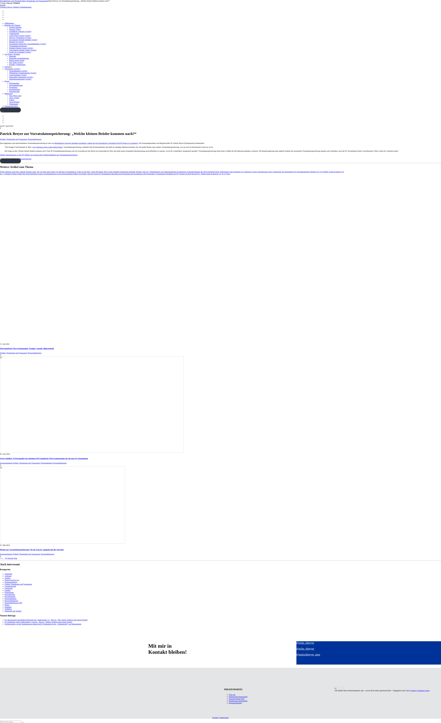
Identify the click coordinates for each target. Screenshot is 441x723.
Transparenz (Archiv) (12, 69)
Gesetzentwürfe (10, 586)
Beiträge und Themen (12, 25)
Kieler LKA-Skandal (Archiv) (20, 52)
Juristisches (9, 588)
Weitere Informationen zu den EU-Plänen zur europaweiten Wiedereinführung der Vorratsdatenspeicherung (39, 155)
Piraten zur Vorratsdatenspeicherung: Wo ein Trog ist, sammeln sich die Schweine (32, 550)
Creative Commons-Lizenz (420, 691)
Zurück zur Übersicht (10, 110)
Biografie (12, 56)
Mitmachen (9, 94)
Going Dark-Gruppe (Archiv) (20, 36)
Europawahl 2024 (11, 106)
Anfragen (8, 576)
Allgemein (8, 574)
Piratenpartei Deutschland (238, 697)
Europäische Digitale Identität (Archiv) (23, 40)
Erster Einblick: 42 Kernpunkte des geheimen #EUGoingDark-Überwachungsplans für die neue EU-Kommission (44, 458)
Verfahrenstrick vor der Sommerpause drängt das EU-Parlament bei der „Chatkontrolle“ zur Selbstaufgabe (43, 624)
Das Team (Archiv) (16, 62)
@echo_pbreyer (305, 642)
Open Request (14, 102)
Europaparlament (6, 463)
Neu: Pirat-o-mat (15, 96)
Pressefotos (13, 87)
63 (6, 558)
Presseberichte (14, 92)
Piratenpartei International (238, 701)
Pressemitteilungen (16, 85)
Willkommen (9, 23)
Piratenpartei (13, 104)
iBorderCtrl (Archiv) (16, 42)
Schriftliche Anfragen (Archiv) (20, 31)
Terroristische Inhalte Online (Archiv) (22, 50)
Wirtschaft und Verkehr (13, 611)
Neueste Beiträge (15, 27)
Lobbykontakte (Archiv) (18, 75)
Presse (7, 81)
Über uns (232, 695)
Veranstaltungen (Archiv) (18, 71)
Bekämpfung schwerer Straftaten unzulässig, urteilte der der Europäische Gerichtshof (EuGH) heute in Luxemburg (96, 143)
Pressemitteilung (47, 463)
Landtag (8, 590)
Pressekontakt (14, 83)
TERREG (8, 609)
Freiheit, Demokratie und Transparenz (13, 139)
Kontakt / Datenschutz (17, 65)
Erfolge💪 (8, 67)
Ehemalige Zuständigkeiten (19, 58)
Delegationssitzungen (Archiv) (20, 79)
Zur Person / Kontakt (12, 54)
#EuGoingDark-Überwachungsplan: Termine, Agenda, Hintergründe (27, 349)
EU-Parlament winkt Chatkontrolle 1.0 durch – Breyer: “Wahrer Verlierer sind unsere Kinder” (39, 622)
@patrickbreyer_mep (308, 654)
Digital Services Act (12, 580)
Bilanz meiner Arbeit (16, 60)
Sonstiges (8, 607)
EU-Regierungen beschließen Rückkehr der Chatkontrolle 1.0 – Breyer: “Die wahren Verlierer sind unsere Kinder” (46, 620)
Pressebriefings (14, 89)
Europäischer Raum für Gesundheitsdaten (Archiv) (27, 44)
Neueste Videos (15, 29)
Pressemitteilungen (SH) (13, 603)
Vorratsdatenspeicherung (18, 46)
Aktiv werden (14, 98)
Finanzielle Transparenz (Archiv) (21, 77)
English (3, 5)
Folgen (11, 100)
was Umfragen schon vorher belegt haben (47, 147)
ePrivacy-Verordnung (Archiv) (20, 38)
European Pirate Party (237, 699)
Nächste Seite (12, 558)
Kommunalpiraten (235, 703)
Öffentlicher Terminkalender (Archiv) (22, 73)
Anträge (7, 578)
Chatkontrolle (14, 34)
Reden (7, 605)
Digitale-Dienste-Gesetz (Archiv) (21, 48)
